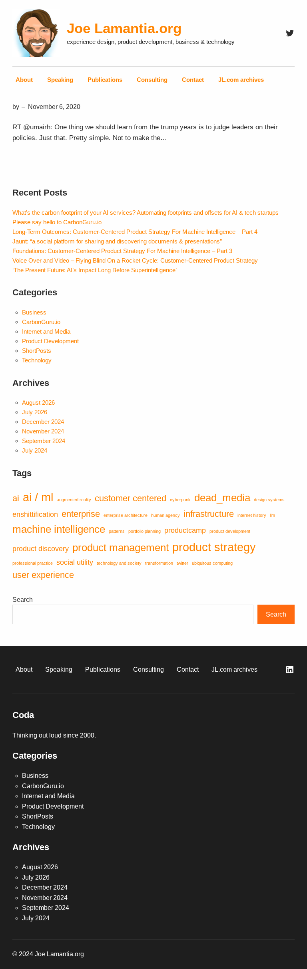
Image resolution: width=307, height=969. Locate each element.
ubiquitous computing (212, 563)
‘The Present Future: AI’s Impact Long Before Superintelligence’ (94, 270)
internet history (251, 515)
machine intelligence (58, 529)
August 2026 (38, 402)
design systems (269, 499)
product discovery (40, 549)
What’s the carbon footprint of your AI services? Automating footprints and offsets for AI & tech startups (145, 212)
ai (15, 498)
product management (120, 548)
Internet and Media (46, 331)
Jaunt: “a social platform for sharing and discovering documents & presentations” (117, 241)
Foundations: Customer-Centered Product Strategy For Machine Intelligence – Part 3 (122, 250)
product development (229, 531)
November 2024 (43, 431)
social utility (74, 562)
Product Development (50, 341)
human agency (165, 515)
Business (34, 312)
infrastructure (208, 514)
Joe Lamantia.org (124, 28)
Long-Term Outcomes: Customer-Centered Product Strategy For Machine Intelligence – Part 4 (134, 231)
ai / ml (38, 497)
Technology (37, 360)
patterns (117, 531)
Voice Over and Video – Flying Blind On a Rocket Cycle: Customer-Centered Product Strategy (135, 260)
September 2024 (43, 440)
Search (22, 599)
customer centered (130, 498)
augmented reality (74, 499)
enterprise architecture (126, 515)
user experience (43, 575)
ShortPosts (36, 350)
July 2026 (34, 412)
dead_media (222, 498)
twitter (182, 563)
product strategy (214, 547)
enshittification (35, 514)
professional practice (32, 563)
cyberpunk (180, 499)
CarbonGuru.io (41, 321)
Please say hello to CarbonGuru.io (57, 222)
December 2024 (43, 421)
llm (272, 515)
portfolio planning (144, 531)
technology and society (119, 563)
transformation (159, 563)
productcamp (185, 530)
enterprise (81, 514)
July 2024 (34, 450)
